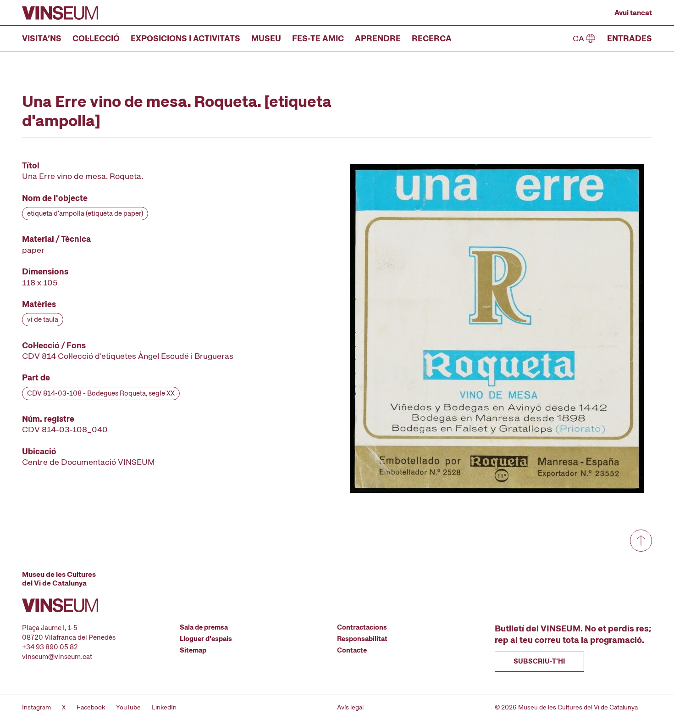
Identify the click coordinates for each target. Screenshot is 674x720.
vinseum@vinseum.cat (57, 656)
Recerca (432, 38)
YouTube (128, 707)
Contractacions (362, 627)
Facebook (91, 707)
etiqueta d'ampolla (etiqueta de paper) (85, 213)
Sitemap (193, 650)
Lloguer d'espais (206, 638)
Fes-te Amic (318, 38)
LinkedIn (164, 707)
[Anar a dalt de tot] (641, 541)
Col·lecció (96, 38)
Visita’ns (41, 38)
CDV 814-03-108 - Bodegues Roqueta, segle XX (101, 393)
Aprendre (378, 38)
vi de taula (42, 319)
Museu (266, 38)
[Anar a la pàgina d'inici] (60, 13)
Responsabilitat (362, 638)
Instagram (36, 707)
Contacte (352, 650)
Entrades (629, 38)
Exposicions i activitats (185, 38)
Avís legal (350, 707)
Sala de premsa (204, 627)
